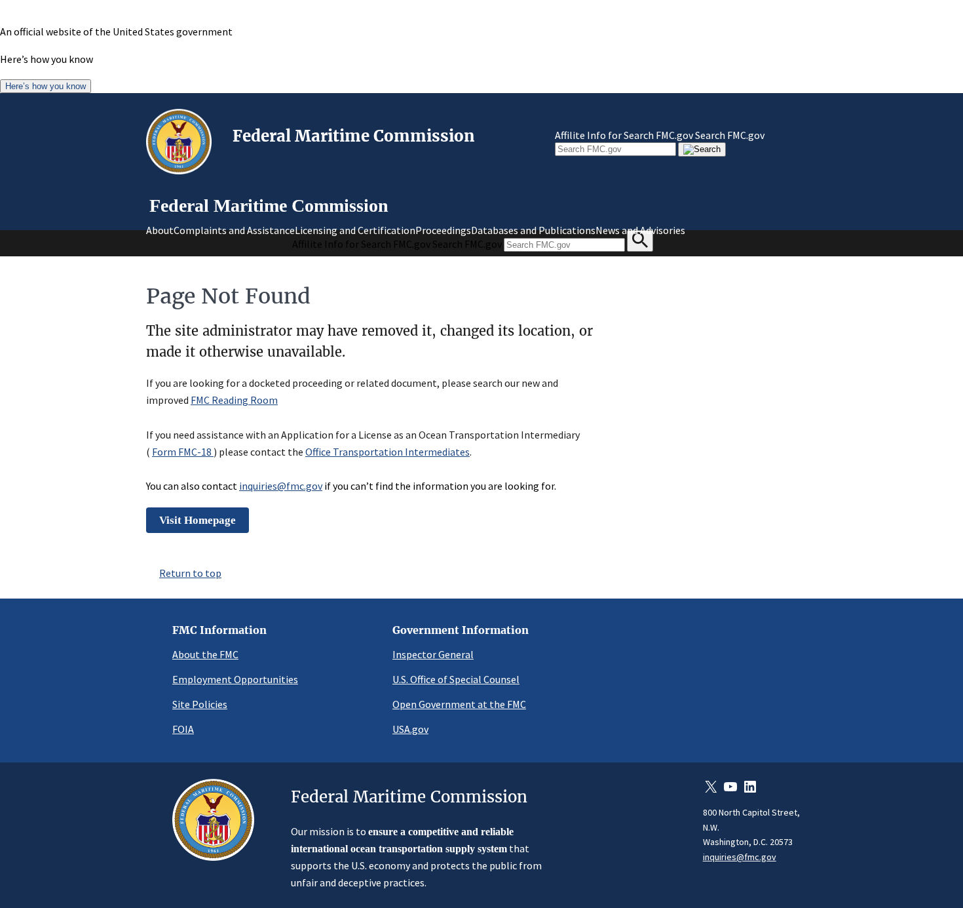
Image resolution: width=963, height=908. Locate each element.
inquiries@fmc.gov (280, 485)
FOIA (183, 729)
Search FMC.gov (730, 135)
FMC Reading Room (234, 399)
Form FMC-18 (183, 451)
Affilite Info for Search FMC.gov (624, 135)
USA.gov (410, 729)
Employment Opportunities (235, 679)
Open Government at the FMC (459, 704)
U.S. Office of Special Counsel (455, 679)
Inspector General (433, 654)
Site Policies (199, 704)
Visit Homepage (197, 520)
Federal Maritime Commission (354, 136)
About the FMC (205, 654)
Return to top (190, 573)
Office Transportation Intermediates (387, 451)
